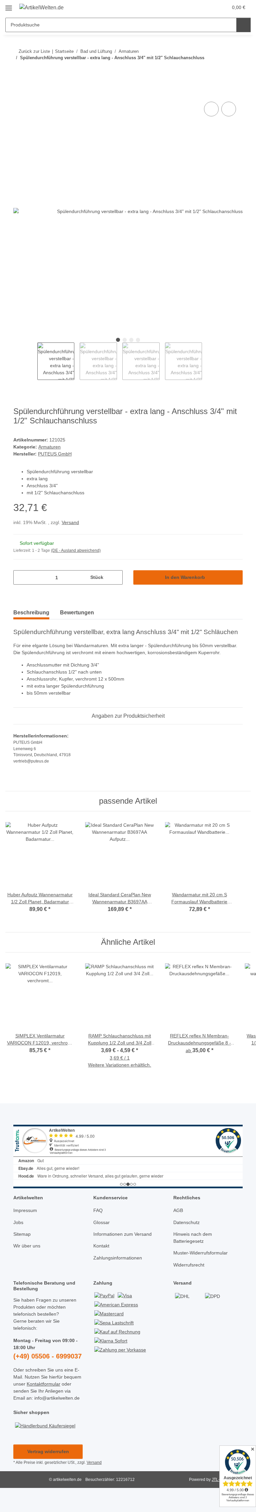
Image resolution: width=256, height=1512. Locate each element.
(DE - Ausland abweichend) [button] (76, 550)
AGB (178, 1210)
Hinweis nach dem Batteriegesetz (192, 1237)
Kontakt (101, 1245)
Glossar (101, 1222)
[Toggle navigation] (8, 5)
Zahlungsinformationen (117, 1258)
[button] (196, 7)
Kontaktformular (43, 1384)
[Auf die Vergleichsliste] (211, 109)
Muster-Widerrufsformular (200, 1252)
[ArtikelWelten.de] (41, 7)
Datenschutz (186, 1222)
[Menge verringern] (21, 577)
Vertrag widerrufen (48, 1451)
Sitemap (22, 1234)
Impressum (25, 1210)
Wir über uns (26, 1245)
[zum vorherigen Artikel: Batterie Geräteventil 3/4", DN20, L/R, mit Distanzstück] (221, 71)
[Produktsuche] (243, 25)
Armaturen (49, 446)
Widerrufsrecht (188, 1265)
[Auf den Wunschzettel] (228, 109)
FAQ (98, 1210)
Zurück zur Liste (34, 51)
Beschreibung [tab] (31, 612)
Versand (70, 522)
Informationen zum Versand (122, 1234)
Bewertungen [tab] (77, 612)
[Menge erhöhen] (115, 577)
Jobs (18, 1222)
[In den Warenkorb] (18, 92)
